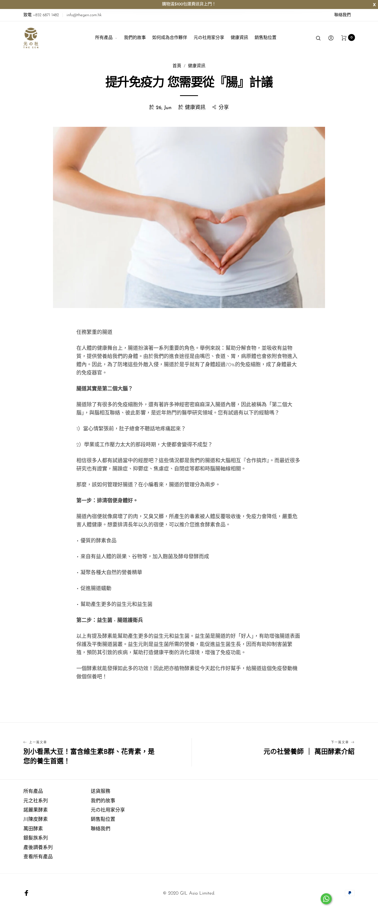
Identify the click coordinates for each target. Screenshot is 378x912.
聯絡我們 (342, 15)
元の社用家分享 (209, 38)
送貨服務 (100, 791)
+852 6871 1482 (41, 15)
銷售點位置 (265, 38)
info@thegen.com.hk (84, 15)
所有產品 (104, 38)
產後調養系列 (38, 848)
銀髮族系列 (35, 838)
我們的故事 (135, 38)
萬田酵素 (33, 829)
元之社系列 (35, 801)
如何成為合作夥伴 (169, 38)
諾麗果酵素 (35, 810)
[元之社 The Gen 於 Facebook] (26, 893)
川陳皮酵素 (35, 819)
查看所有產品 (38, 857)
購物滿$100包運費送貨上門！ (189, 4)
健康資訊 (239, 38)
